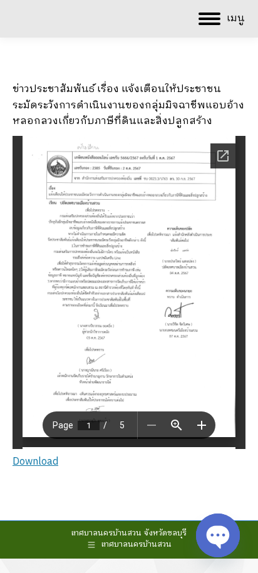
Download (35, 461)
